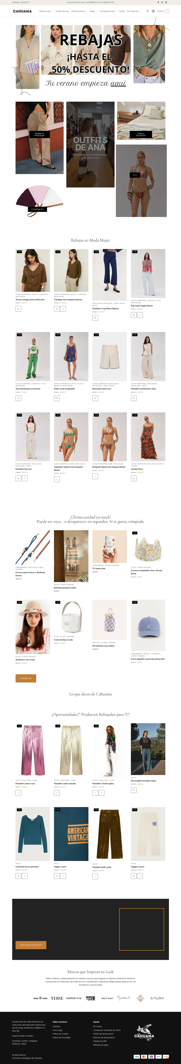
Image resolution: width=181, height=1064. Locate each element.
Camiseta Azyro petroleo (27, 867)
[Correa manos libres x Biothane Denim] (33, 547)
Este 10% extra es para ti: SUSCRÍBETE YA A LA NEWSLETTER (90, 2)
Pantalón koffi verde (101, 867)
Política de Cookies (60, 1033)
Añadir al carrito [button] (33, 584)
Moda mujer (20, 297)
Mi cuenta (97, 1026)
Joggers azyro (137, 867)
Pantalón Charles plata (103, 783)
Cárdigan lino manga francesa (68, 299)
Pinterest (16, 1044)
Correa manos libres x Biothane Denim (30, 574)
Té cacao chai (98, 568)
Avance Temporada (23, 294)
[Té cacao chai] (109, 546)
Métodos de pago (100, 1045)
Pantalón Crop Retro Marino (105, 308)
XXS (56, 398)
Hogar (56, 585)
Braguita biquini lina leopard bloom (108, 467)
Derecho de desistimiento (104, 1037)
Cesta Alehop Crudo (63, 640)
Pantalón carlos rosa (25, 783)
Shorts (112, 386)
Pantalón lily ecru (24, 469)
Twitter (25, 1041)
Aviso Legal (57, 1030)
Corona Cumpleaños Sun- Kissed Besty (146, 572)
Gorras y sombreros (152, 654)
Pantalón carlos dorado (65, 783)
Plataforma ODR (100, 1041)
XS (95, 398)
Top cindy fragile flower (142, 306)
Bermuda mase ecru (101, 389)
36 (95, 318)
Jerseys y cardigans (40, 294)
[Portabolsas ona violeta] (109, 620)
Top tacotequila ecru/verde (28, 389)
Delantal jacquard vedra (65, 588)
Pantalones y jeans (111, 303)
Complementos (21, 567)
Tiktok (23, 1044)
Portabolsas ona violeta (103, 646)
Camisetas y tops (154, 301)
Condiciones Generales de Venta (107, 1030)
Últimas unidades (67, 585)
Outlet (133, 567)
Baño (72, 464)
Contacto (56, 1026)
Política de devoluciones (103, 1033)
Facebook (16, 1041)
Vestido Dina (137, 469)
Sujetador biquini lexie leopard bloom (68, 468)
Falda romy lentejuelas (64, 389)
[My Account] (153, 11)
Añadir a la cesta (32, 316)
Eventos (73, 384)
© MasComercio (19, 1055)
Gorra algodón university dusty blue (148, 659)
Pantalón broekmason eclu (143, 389)
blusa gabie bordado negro (143, 781)
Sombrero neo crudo (25, 659)
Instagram (33, 1041)
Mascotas (32, 567)
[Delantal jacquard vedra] (71, 556)
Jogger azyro (60, 867)
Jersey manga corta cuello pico (30, 299)
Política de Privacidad (61, 1037)
